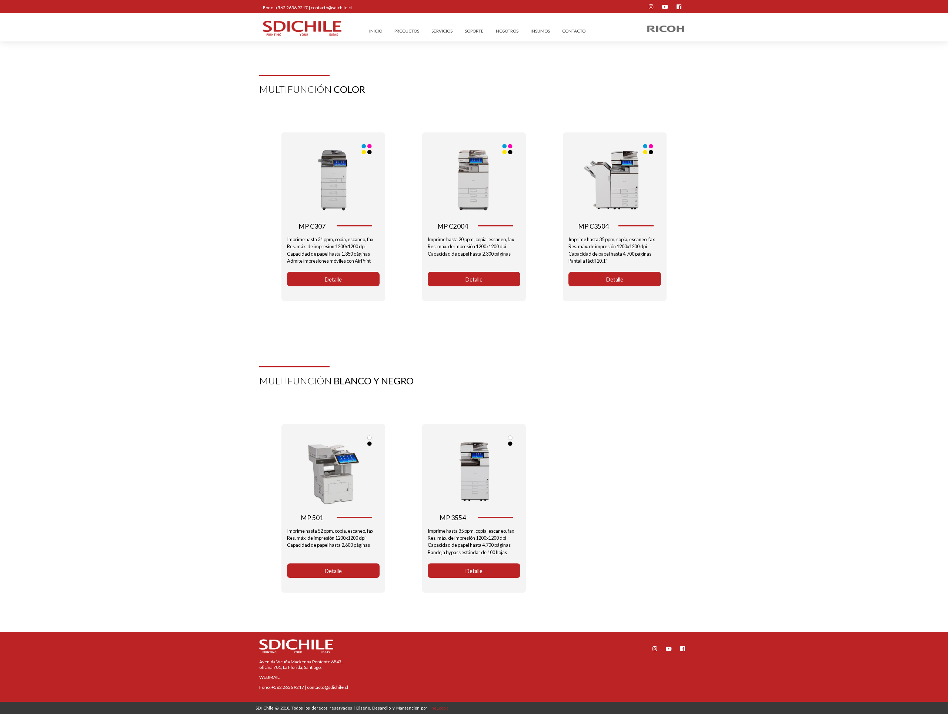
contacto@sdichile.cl (331, 7)
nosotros (507, 30)
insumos (540, 30)
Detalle (333, 279)
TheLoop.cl (439, 707)
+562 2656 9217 (291, 7)
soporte (474, 30)
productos (406, 30)
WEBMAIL (269, 677)
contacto (573, 30)
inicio (375, 30)
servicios (442, 30)
